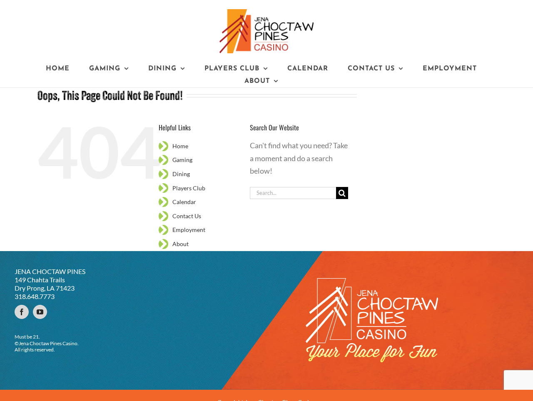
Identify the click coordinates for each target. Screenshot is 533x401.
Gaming (182, 159)
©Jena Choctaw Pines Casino (46, 343)
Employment (188, 229)
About (180, 243)
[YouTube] (40, 312)
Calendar (184, 201)
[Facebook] (22, 312)
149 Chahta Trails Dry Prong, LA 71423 (45, 284)
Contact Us (186, 215)
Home (180, 145)
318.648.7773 (35, 296)
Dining (181, 173)
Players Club (188, 188)
